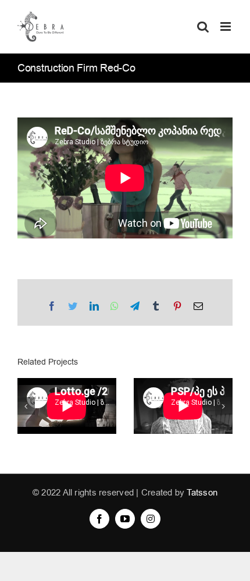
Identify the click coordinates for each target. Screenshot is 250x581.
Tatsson (202, 492)
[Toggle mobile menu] (226, 26)
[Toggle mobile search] (203, 26)
